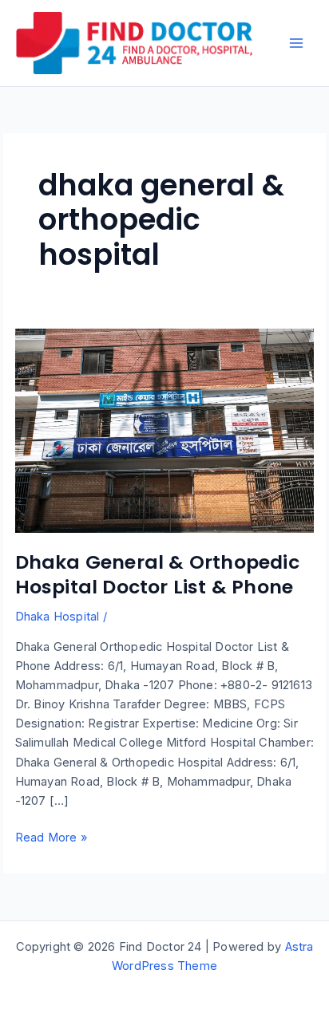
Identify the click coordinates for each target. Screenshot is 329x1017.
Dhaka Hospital (57, 616)
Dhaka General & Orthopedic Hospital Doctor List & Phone (157, 574)
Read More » (51, 838)
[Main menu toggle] (296, 43)
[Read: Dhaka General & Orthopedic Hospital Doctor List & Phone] (165, 430)
